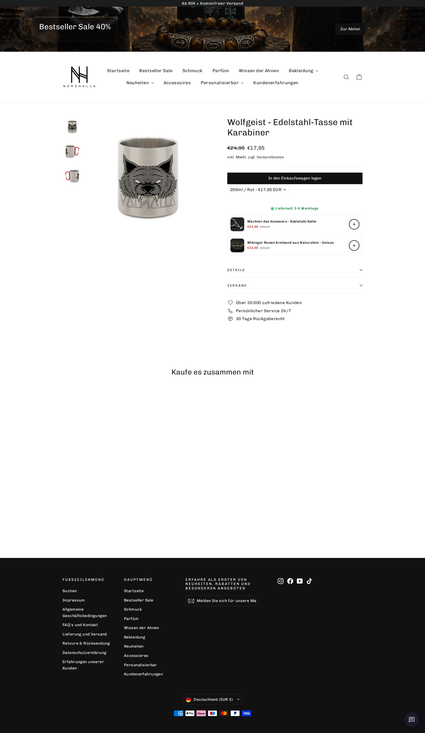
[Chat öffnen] (411, 719)
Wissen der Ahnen (259, 70)
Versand (237, 285)
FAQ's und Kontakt (80, 624)
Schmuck (192, 70)
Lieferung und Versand (84, 634)
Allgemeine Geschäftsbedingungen (84, 612)
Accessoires (177, 82)
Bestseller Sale (155, 70)
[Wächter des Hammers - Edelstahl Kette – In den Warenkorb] (354, 224)
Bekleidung (301, 70)
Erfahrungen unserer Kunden (83, 664)
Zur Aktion (350, 29)
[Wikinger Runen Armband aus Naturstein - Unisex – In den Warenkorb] (354, 245)
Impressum (73, 600)
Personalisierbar (220, 82)
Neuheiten (138, 82)
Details (236, 270)
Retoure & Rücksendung (86, 643)
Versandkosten (270, 157)
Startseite (118, 70)
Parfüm (220, 70)
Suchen (69, 590)
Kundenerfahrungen (275, 82)
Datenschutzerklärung (84, 652)
